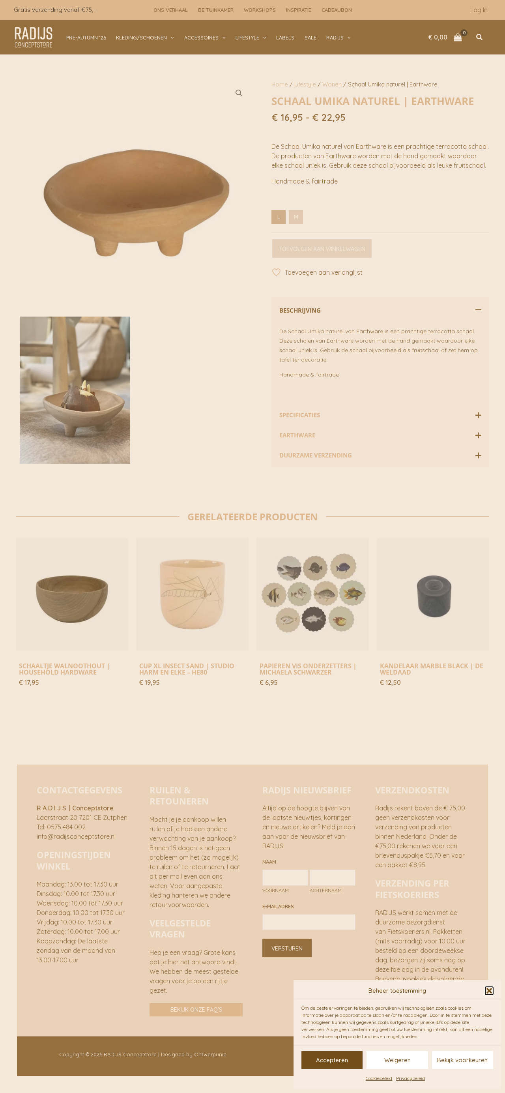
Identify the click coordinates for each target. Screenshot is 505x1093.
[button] (489, 991)
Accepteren (332, 1060)
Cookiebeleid (379, 1078)
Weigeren (397, 1060)
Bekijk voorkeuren (462, 1060)
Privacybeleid (410, 1078)
